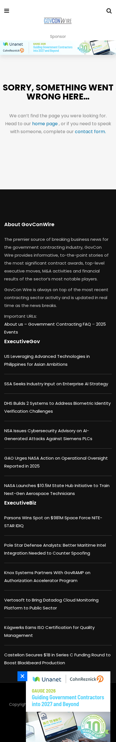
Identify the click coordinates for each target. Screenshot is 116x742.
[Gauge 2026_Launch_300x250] (66, 706)
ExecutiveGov (22, 341)
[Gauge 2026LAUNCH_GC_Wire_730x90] (58, 47)
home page (45, 123)
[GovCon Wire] (57, 21)
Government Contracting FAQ (60, 324)
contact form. (90, 131)
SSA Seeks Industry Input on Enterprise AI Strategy (56, 384)
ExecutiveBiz (20, 502)
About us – (16, 324)
